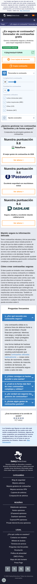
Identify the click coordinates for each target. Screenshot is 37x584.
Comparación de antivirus (18, 496)
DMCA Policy (18, 556)
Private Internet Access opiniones (18, 523)
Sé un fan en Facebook (7, 569)
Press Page (18, 563)
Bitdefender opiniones (18, 507)
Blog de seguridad (18, 480)
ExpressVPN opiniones (18, 520)
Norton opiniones (18, 510)
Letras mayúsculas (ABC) (15, 102)
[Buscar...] (34, 20)
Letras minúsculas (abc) (14, 98)
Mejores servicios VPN (18, 489)
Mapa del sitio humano (18, 559)
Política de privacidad (18, 553)
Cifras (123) (10, 106)
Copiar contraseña (20, 66)
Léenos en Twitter (14, 569)
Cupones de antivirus (18, 492)
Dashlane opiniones (18, 516)
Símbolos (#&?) (12, 110)
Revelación (18, 550)
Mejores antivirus (18, 483)
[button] (4, 580)
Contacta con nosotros (18, 537)
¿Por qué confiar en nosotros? (18, 534)
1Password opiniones (18, 513)
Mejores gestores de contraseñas (18, 486)
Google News (27, 569)
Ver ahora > (18, 160)
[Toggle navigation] (3, 20)
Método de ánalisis (18, 541)
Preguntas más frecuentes (18, 547)
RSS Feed (21, 569)
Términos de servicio (18, 544)
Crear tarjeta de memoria (20, 59)
